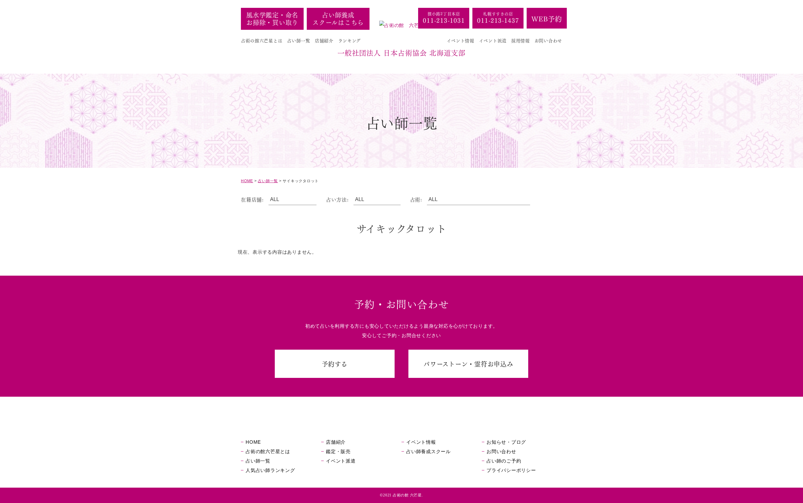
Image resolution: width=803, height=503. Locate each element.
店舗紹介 (324, 40)
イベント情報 (460, 40)
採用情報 (520, 40)
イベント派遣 (493, 40)
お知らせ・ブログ (506, 442)
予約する (335, 363)
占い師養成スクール (428, 451)
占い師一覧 (298, 40)
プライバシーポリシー (511, 470)
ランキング (349, 40)
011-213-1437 (498, 20)
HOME (253, 442)
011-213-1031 (444, 20)
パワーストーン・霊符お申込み (468, 363)
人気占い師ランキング (270, 470)
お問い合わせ (548, 40)
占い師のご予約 (504, 460)
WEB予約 (546, 18)
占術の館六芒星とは (261, 40)
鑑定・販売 (338, 451)
